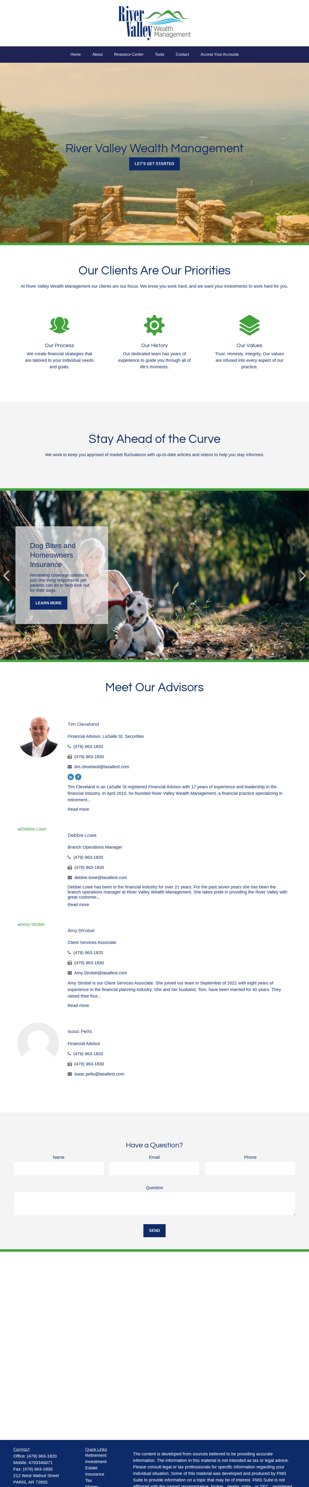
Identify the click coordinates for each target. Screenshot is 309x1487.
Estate (91, 1468)
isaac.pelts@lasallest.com (99, 1074)
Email (154, 1157)
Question (154, 1187)
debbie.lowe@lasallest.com (100, 877)
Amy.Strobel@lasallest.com (100, 972)
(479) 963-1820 (88, 746)
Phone (250, 1157)
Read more (78, 809)
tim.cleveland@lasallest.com (101, 766)
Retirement (95, 1455)
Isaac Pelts (80, 1031)
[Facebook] (78, 777)
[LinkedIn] (71, 777)
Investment (95, 1461)
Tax (88, 1480)
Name (58, 1157)
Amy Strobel (81, 930)
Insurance (94, 1474)
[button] (76, 55)
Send (154, 1231)
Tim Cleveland (83, 724)
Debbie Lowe (82, 835)
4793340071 (40, 1462)
